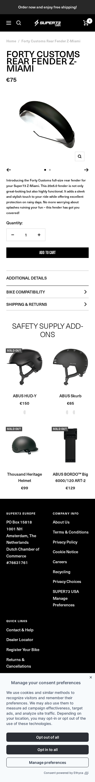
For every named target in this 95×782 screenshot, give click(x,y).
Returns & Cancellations (18, 663)
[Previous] (8, 170)
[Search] (18, 23)
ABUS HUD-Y (24, 396)
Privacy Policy (65, 542)
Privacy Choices (67, 581)
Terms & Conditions (71, 532)
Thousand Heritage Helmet (24, 477)
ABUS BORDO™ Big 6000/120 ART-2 (70, 477)
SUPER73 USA (66, 591)
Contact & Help (20, 630)
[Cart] (86, 23)
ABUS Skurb (70, 396)
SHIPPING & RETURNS (26, 304)
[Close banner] (92, 676)
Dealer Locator (19, 639)
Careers (60, 562)
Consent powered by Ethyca (63, 773)
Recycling (61, 572)
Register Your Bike (22, 649)
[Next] (86, 170)
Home (11, 40)
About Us (61, 522)
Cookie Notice (65, 552)
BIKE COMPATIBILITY (25, 292)
